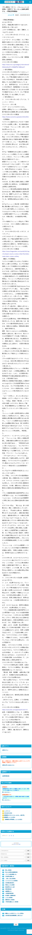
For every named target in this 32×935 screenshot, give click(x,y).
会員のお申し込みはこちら (8, 765)
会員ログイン (5, 750)
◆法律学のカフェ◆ (9, 887)
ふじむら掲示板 (8, 897)
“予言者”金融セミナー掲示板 (11, 901)
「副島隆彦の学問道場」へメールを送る (13, 819)
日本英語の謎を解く (9, 882)
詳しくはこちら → (6, 792)
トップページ (7, 811)
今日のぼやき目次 (8, 813)
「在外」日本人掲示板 (10, 878)
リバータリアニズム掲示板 (11, 880)
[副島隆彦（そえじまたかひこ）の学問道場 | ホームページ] (14, 2)
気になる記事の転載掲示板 (11, 872)
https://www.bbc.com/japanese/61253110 (14, 710)
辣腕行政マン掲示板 (9, 899)
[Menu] (30, 2)
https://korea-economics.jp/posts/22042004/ (15, 117)
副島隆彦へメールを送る (9, 817)
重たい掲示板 (8, 870)
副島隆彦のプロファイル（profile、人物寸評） (14, 815)
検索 (28, 850)
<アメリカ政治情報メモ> (11, 874)
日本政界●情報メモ (9, 876)
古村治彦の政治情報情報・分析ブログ (14, 915)
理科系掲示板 (8, 889)
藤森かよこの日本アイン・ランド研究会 (14, 913)
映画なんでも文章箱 (9, 884)
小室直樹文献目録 (9, 893)
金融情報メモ (8, 891)
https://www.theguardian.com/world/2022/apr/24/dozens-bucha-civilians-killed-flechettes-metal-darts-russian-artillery (15, 254)
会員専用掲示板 (5, 776)
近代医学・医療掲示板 (10, 895)
